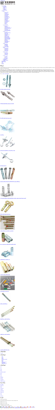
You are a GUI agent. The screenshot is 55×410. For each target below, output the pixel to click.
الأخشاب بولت (6, 12)
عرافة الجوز (6, 35)
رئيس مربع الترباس (7, 20)
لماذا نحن (4, 9)
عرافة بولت (6, 15)
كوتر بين (6, 56)
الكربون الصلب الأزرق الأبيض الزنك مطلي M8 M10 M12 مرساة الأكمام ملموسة (10, 181)
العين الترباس (6, 13)
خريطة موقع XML (17, 407)
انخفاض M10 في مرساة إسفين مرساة (5, 259)
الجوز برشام (6, 33)
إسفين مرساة (6, 50)
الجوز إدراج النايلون (7, 34)
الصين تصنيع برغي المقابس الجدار (4, 291)
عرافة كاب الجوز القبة (7, 37)
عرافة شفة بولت (7, 16)
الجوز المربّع (6, 40)
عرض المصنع (5, 7)
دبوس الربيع (6, 57)
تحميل (1, 394)
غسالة (4, 43)
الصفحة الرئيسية (7, 73)
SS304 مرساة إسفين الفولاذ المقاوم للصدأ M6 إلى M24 (7, 103)
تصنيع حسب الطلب (5, 60)
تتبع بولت (6, 22)
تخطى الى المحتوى (2, 0)
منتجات (3, 10)
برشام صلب (6, 54)
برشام (4, 51)
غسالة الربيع (6, 45)
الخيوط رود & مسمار (4, 359)
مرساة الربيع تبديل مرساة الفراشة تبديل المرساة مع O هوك (7, 150)
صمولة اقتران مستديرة (7, 32)
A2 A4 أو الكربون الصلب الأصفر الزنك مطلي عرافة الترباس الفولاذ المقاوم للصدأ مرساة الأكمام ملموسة (13, 198)
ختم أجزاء (1, 378)
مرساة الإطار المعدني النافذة (3, 303)
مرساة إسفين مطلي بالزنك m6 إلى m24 (5, 89)
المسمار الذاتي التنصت (7, 30)
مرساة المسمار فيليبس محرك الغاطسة (5, 334)
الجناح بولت (6, 24)
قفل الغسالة (6, 44)
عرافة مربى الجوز (7, 36)
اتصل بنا (3, 63)
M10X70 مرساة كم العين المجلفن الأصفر (5, 214)
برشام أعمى (6, 52)
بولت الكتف (6, 19)
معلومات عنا (4, 6)
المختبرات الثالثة (4, 61)
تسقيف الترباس (7, 18)
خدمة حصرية (5, 8)
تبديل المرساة (6, 49)
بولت (4, 11)
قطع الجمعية (4, 59)
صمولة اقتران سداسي (7, 38)
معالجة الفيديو (2, 390)
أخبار (2, 62)
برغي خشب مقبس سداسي (8, 27)
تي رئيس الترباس (7, 21)
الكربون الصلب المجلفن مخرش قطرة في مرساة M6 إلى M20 (8, 244)
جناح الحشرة (6, 42)
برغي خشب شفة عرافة (8, 28)
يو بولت (6, 23)
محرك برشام (6, 53)
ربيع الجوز (6, 39)
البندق (4, 31)
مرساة (4, 47)
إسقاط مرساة (6, 48)
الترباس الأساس (7, 14)
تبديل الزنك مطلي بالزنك (3, 165)
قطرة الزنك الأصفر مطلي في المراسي (5, 274)
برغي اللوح (6, 26)
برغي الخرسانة (6, 25)
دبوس (4, 55)
